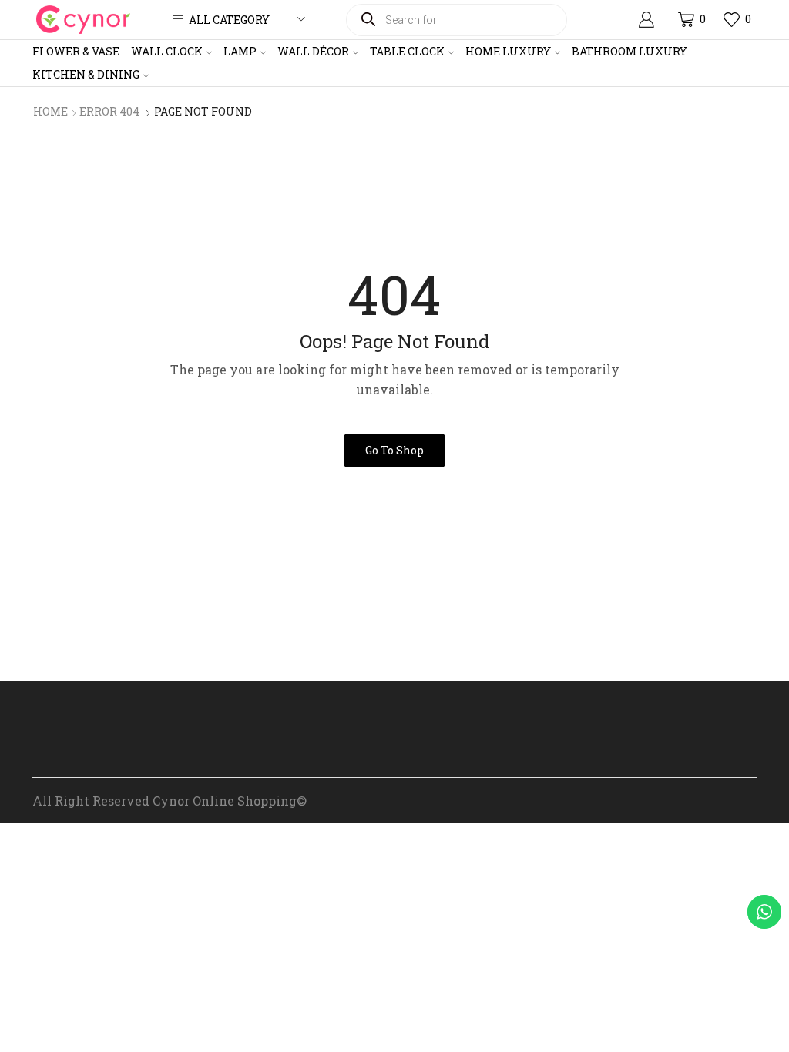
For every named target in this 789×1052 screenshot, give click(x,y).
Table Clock (407, 51)
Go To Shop (394, 450)
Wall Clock (167, 51)
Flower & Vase (75, 51)
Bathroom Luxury (629, 51)
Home (50, 111)
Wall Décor (313, 51)
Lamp (240, 51)
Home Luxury (508, 51)
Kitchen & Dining (85, 74)
